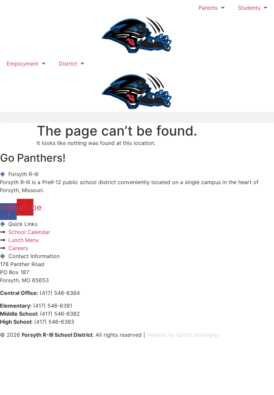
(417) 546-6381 (52, 305)
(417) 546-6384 (60, 293)
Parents (208, 7)
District (68, 63)
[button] (137, 117)
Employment (22, 63)
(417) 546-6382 (60, 313)
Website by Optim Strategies (183, 334)
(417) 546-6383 (54, 321)
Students (249, 7)
